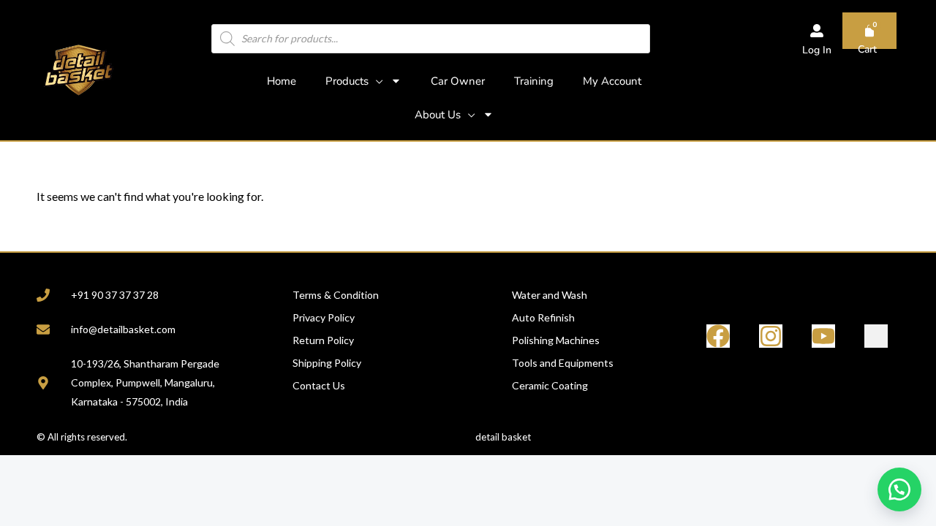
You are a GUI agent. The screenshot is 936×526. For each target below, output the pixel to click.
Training (534, 81)
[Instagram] (770, 336)
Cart (867, 49)
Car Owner (458, 81)
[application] (376, 81)
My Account (612, 81)
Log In (816, 50)
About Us (438, 114)
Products (347, 81)
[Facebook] (718, 336)
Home (281, 81)
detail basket (503, 437)
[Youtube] (823, 336)
